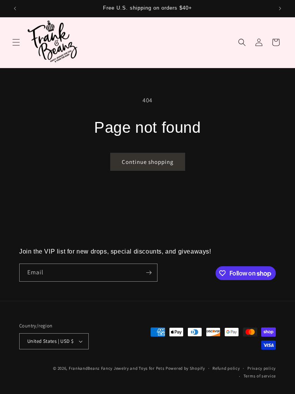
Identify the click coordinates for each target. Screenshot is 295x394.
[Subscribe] (148, 273)
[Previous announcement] (15, 8)
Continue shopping (148, 161)
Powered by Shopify (185, 368)
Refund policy (226, 368)
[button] (16, 42)
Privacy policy (261, 368)
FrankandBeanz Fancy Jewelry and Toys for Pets (117, 368)
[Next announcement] (280, 8)
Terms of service (260, 376)
